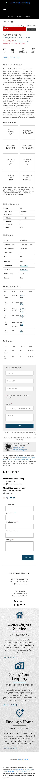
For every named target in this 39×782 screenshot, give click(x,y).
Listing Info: (8, 235)
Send (19, 426)
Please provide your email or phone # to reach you (18, 396)
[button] (4, 498)
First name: (10, 504)
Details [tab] (5, 57)
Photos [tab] (12, 57)
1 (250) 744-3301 (18, 448)
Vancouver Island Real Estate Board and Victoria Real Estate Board (19, 458)
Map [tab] (18, 57)
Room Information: (12, 286)
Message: (9, 540)
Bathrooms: (8, 341)
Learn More (9, 657)
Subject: (8, 404)
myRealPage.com (24, 759)
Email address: (11, 522)
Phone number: (12, 531)
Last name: (10, 513)
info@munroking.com (20, 450)
